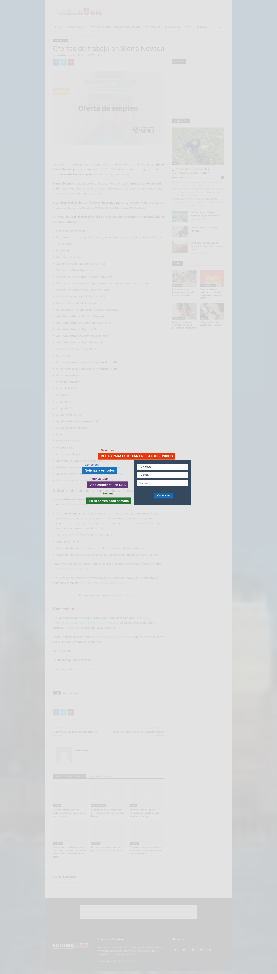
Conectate (163, 495)
